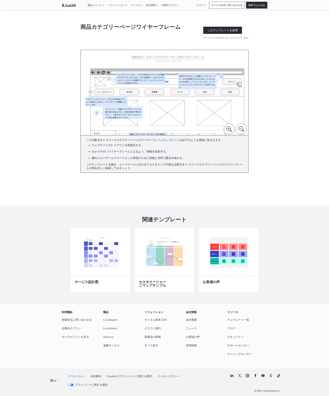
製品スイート (95, 5)
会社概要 (191, 319)
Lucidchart (110, 328)
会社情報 (150, 5)
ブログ (231, 328)
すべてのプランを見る (75, 336)
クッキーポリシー (169, 376)
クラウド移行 (152, 328)
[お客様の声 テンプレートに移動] (228, 260)
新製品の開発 (152, 336)
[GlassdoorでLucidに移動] (271, 375)
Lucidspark (110, 319)
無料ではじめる (256, 5)
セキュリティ (235, 336)
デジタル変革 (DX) (155, 319)
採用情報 (191, 345)
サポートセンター (238, 345)
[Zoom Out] (241, 128)
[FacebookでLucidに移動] (255, 375)
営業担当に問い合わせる (77, 319)
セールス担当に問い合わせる (226, 5)
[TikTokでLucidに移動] (278, 375)
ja (55, 380)
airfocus (108, 336)
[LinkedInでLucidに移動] (232, 375)
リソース (135, 5)
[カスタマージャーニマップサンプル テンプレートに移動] (164, 260)
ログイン (201, 5)
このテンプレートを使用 (223, 30)
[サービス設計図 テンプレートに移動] (100, 260)
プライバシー (76, 376)
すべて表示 (151, 345)
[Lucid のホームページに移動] (74, 5)
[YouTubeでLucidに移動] (263, 375)
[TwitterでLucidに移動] (239, 375)
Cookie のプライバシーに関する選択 (129, 376)
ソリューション (116, 5)
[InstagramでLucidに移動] (247, 375)
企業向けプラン (169, 5)
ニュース (191, 328)
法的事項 (95, 376)
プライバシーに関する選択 (91, 384)
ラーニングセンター (239, 353)
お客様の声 (193, 336)
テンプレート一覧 (238, 319)
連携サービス (111, 345)
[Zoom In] (229, 128)
